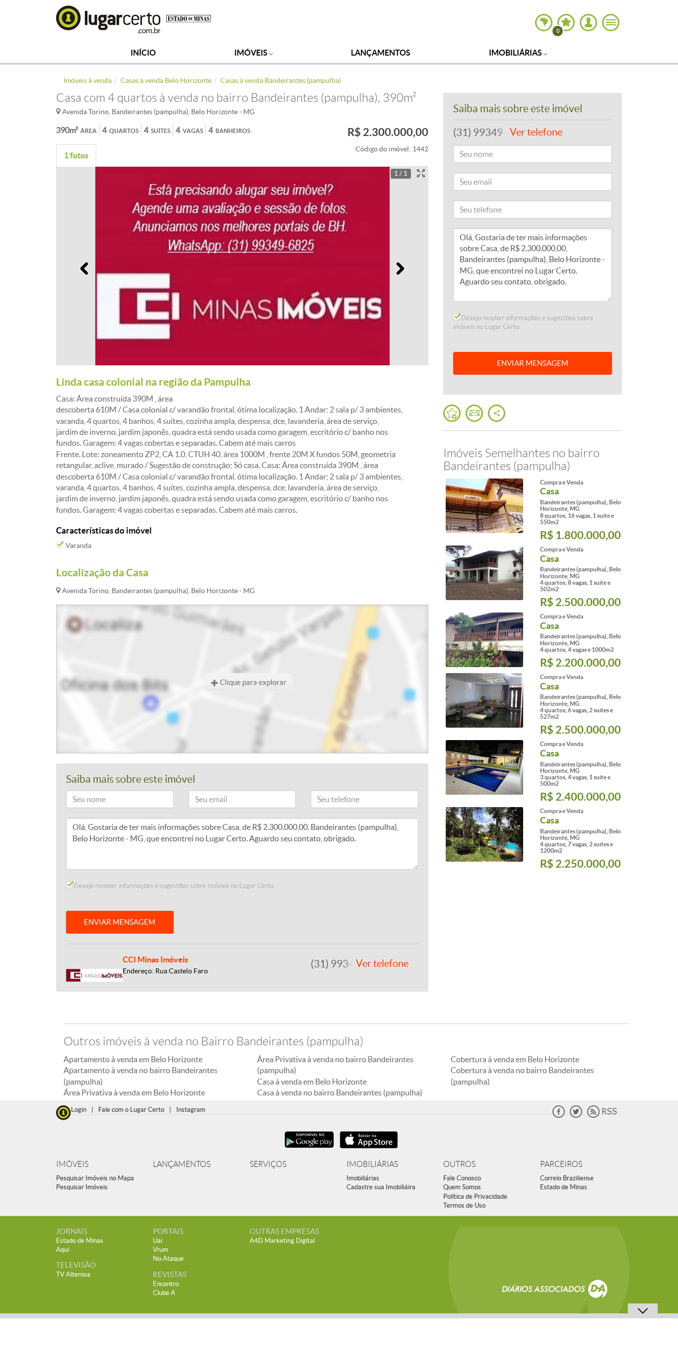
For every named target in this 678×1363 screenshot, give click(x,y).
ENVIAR (532, 363)
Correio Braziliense (567, 1178)
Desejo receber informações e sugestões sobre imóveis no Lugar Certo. (173, 885)
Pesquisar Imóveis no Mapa (95, 1178)
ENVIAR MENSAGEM (119, 922)
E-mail (203, 801)
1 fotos (76, 155)
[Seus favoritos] (452, 413)
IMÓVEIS (72, 1164)
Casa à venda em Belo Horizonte (312, 1081)
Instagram (190, 1109)
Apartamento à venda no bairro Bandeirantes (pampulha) (140, 1076)
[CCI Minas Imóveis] (94, 974)
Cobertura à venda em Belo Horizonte (515, 1059)
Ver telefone (382, 963)
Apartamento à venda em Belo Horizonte (133, 1059)
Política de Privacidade (475, 1196)
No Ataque (168, 1258)
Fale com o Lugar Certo (131, 1109)
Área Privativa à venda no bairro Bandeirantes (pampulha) (335, 1065)
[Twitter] (576, 1115)
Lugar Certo (108, 19)
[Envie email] (474, 413)
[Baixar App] (309, 1149)
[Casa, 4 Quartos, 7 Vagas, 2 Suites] (484, 834)
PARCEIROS (561, 1164)
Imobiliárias (516, 52)
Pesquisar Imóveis (82, 1187)
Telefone (328, 801)
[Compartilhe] (496, 413)
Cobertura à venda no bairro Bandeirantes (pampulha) (522, 1076)
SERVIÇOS (268, 1164)
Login (78, 1109)
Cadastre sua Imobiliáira (380, 1187)
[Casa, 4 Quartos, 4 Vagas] (484, 640)
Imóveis (251, 52)
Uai (157, 1240)
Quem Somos (462, 1187)
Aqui (62, 1249)
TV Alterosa (73, 1274)
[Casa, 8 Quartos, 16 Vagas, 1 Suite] (484, 505)
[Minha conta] (588, 22)
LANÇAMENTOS (181, 1164)
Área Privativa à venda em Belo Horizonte (134, 1092)
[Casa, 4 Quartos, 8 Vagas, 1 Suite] (484, 572)
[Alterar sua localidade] (543, 22)
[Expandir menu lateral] (610, 22)
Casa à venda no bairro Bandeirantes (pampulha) (339, 1092)
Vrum (160, 1249)
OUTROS (459, 1164)
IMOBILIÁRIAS (372, 1164)
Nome (80, 801)
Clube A (164, 1292)
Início (143, 52)
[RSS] (602, 1115)
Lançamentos (380, 52)
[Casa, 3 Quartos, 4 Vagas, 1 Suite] (484, 767)
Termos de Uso (464, 1205)
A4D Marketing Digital (282, 1240)
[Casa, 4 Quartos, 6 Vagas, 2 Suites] (484, 700)
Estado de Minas (563, 1187)
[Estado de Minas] (188, 17)
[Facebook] (558, 1115)
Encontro (166, 1284)
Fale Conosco (462, 1178)
